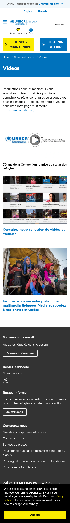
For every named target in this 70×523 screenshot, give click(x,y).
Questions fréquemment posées (24, 432)
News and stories (24, 57)
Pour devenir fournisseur (19, 467)
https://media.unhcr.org (18, 110)
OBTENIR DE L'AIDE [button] (56, 44)
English (27, 11)
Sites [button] (31, 33)
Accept (35, 514)
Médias (43, 57)
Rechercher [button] (60, 24)
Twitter (5, 380)
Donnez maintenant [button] (18, 31)
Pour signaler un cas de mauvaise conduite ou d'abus (34, 453)
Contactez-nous (13, 438)
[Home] (23, 22)
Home (6, 57)
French (42, 11)
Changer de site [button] (49, 4)
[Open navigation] (5, 22)
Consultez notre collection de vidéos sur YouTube (34, 231)
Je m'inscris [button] (14, 412)
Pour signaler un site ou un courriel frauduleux (34, 461)
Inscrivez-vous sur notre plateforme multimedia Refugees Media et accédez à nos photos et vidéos (34, 305)
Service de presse (15, 444)
